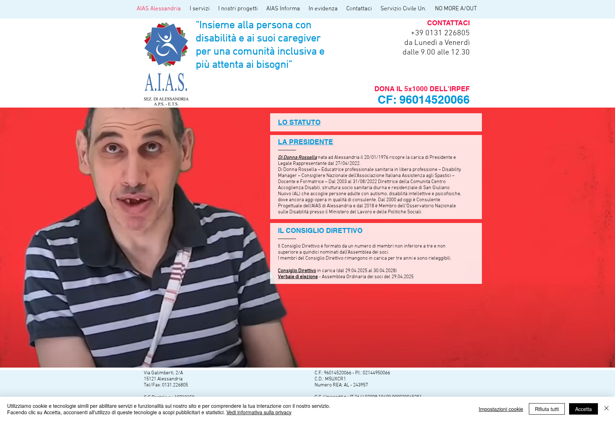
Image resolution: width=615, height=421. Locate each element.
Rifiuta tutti (547, 408)
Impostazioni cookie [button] (501, 408)
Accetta (583, 408)
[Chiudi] (606, 408)
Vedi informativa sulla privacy (258, 412)
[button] (200, 9)
